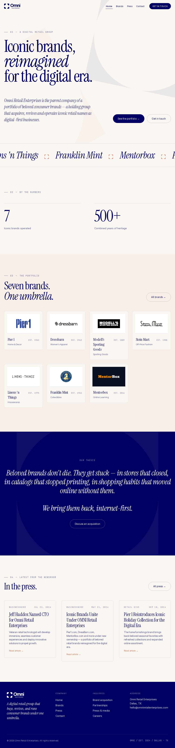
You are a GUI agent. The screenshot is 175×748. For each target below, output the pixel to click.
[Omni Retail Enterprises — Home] (12, 6)
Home (109, 6)
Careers (97, 715)
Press (129, 6)
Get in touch (160, 6)
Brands (119, 6)
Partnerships (100, 705)
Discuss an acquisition (87, 523)
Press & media (101, 710)
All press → (159, 586)
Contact (140, 6)
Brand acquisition (102, 700)
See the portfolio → (129, 118)
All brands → (158, 297)
